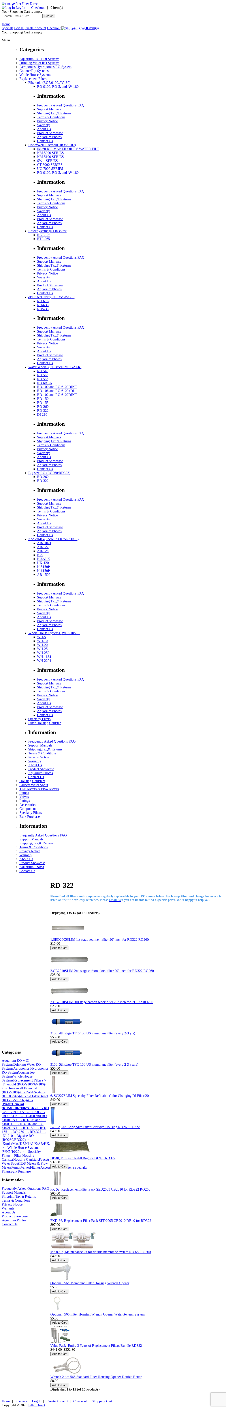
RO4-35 (43, 305)
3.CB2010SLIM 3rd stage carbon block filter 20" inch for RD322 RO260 (101, 1002)
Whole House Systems (35, 75)
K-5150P (43, 567)
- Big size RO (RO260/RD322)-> (18, 1138)
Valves (24, 797)
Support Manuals (49, 109)
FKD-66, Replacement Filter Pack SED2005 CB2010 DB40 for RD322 (100, 1220)
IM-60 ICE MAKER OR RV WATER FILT (68, 149)
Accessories (27, 805)
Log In (20, 7)
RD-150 (43, 399)
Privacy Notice (47, 121)
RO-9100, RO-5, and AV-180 (58, 86)
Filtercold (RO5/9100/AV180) (49, 82)
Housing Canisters (32, 781)
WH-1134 (44, 657)
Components (28, 809)
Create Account (35, 28)
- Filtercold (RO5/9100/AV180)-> (25, 1084)
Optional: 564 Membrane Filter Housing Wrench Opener (89, 1283)
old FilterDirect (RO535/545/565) (51, 297)
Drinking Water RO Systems (39, 63)
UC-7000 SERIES (50, 168)
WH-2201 (44, 660)
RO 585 (42, 379)
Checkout (38, 7)
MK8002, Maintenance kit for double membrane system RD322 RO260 (100, 1252)
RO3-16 (43, 301)
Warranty (43, 125)
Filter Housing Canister (44, 723)
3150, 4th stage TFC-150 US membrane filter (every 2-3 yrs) (92, 1033)
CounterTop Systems (34, 71)
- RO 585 (32, 1112)
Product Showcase (50, 133)
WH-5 (41, 637)
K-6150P (43, 571)
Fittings (24, 801)
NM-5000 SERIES (50, 153)
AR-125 (43, 551)
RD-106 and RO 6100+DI (55, 391)
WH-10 (42, 641)
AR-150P (44, 574)
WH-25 (42, 649)
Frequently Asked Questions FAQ (61, 105)
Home (6, 24)
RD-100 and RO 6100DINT (57, 387)
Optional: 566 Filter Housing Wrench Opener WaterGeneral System (97, 1314)
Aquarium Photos (49, 137)
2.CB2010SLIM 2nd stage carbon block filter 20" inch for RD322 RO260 (102, 971)
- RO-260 (15, 1132)
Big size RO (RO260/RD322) (49, 473)
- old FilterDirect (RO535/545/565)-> (25, 1098)
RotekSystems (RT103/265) (47, 231)
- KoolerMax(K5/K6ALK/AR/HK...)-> (28, 1143)
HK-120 (43, 563)
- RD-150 (25, 1128)
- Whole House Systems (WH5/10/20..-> (20, 1149)
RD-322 (43, 410)
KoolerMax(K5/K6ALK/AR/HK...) (53, 539)
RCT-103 (43, 235)
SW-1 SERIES (47, 161)
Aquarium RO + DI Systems (39, 59)
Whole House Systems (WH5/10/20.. (54, 633)
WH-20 (42, 645)
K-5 (40, 555)
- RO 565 (15, 1112)
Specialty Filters (39, 719)
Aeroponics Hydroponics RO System (45, 67)
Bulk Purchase (29, 816)
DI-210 (42, 414)
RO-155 (43, 402)
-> (29, 1080)
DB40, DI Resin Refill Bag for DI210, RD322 (82, 1158)
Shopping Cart (102, 1401)
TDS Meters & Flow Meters (39, 789)
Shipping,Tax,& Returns (54, 113)
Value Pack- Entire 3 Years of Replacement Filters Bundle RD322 (96, 1345)
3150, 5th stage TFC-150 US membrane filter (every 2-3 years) (94, 1064)
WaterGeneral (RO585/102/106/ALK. (54, 367)
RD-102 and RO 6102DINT (57, 395)
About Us (44, 129)
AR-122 (43, 547)
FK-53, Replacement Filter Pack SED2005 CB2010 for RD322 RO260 (100, 1189)
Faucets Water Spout (33, 785)
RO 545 (42, 371)
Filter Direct (36, 1405)
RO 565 (42, 375)
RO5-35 (43, 309)
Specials (7, 28)
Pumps (24, 793)
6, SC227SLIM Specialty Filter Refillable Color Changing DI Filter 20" (100, 1096)
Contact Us (45, 141)
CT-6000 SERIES (49, 165)
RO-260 (43, 406)
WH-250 (43, 653)
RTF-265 (43, 239)
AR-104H (44, 543)
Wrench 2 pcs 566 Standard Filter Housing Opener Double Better (95, 1377)
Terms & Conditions (51, 117)
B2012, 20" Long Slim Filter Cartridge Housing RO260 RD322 (95, 1127)
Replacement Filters (33, 79)
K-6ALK (43, 559)
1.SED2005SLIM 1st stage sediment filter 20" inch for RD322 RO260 (99, 939)
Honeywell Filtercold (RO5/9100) (52, 145)
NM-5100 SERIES (50, 157)
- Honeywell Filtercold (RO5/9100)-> (19, 1090)
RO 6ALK (44, 383)
